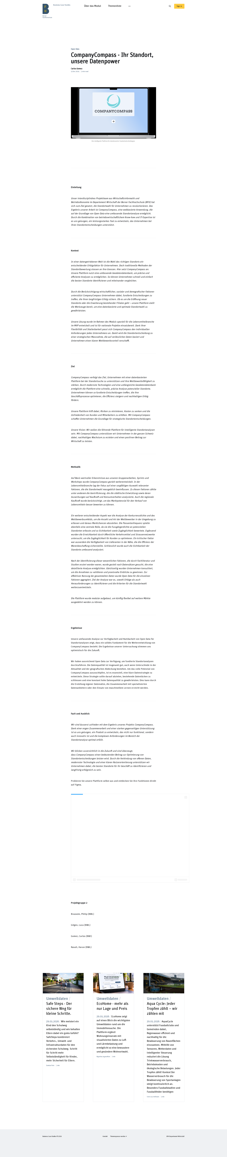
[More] (129, 6)
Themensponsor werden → (118, 1136)
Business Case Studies (49, 1136)
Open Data (75, 49)
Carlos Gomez (76, 69)
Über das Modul (92, 6)
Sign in (179, 6)
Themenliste (114, 6)
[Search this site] (170, 6)
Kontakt (105, 1136)
